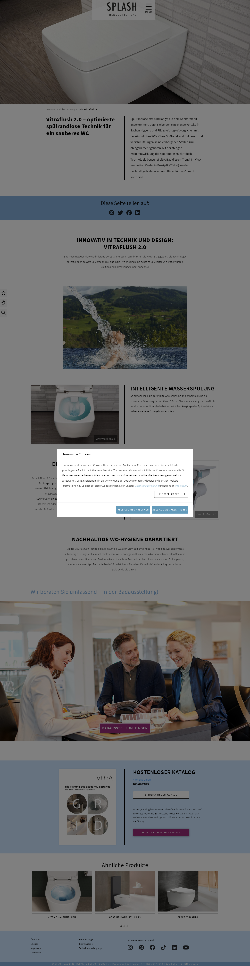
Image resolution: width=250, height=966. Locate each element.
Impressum (181, 485)
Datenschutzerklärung (147, 485)
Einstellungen (169, 494)
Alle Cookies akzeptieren (170, 509)
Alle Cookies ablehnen (133, 509)
